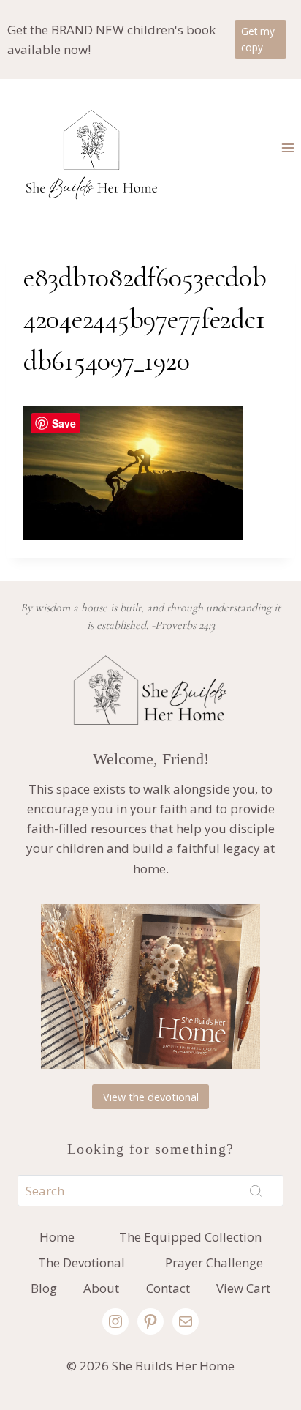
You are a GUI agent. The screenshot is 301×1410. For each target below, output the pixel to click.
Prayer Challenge (214, 1262)
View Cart (243, 1288)
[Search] (255, 1191)
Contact (168, 1288)
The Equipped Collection (190, 1236)
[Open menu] (287, 147)
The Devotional (81, 1262)
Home (57, 1236)
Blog (44, 1288)
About (101, 1288)
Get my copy (258, 39)
